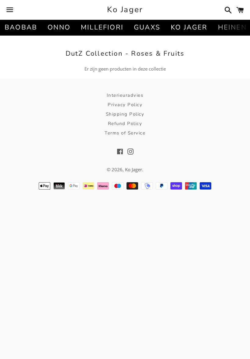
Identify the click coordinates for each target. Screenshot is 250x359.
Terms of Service (125, 133)
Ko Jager (125, 9)
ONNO (59, 27)
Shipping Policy (125, 114)
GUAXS (147, 27)
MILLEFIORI (102, 27)
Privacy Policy (125, 105)
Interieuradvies (125, 95)
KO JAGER (189, 27)
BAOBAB (21, 27)
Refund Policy (125, 123)
